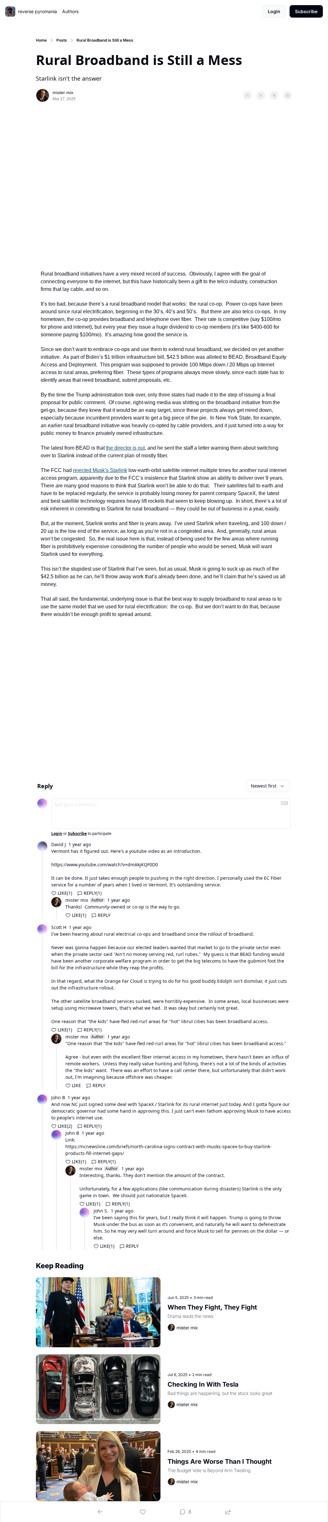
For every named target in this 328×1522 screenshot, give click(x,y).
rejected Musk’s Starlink (100, 470)
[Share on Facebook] (247, 95)
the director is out (125, 448)
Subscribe (77, 833)
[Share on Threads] (274, 95)
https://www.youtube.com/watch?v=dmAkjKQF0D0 (104, 864)
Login (56, 833)
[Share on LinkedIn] (287, 95)
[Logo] (10, 11)
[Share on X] (260, 95)
